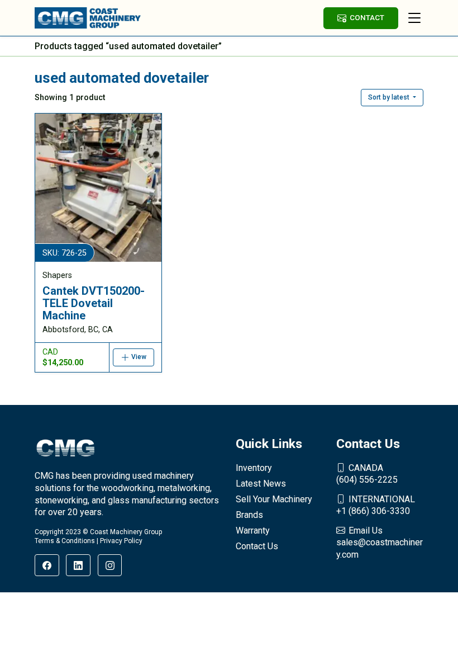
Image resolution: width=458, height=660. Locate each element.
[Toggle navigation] (414, 18)
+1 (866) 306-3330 (375, 505)
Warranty (253, 530)
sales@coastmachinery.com (379, 542)
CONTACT (367, 17)
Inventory (254, 468)
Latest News (261, 483)
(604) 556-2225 (367, 474)
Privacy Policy (121, 541)
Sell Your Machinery (274, 499)
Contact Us (257, 546)
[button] (392, 97)
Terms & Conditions (65, 541)
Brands (249, 515)
